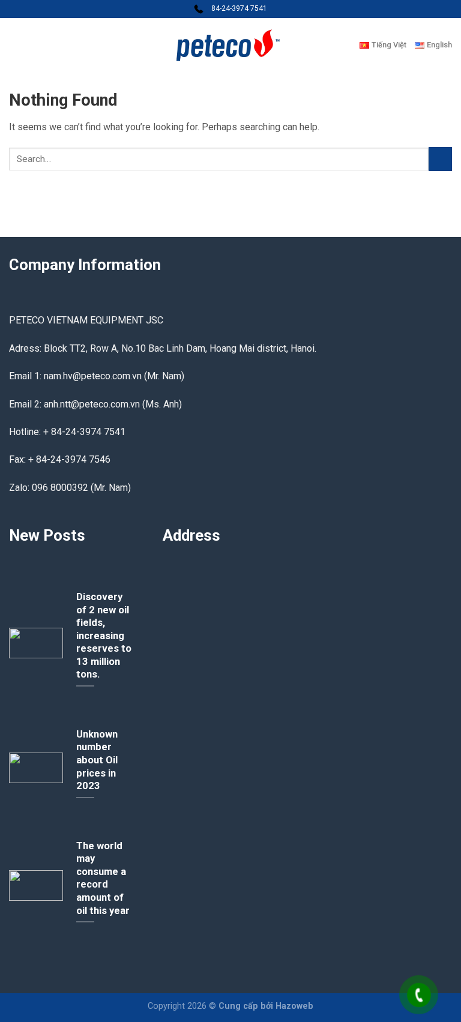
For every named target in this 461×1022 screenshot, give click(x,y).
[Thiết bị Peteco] (230, 45)
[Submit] (440, 158)
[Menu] (16, 44)
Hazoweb (294, 1006)
